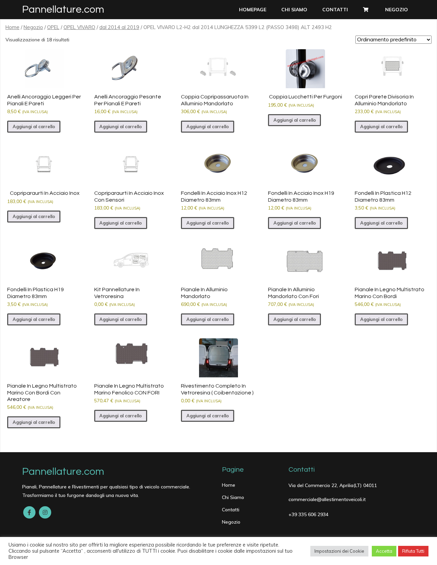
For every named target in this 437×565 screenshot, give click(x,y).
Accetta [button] (384, 551)
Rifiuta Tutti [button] (413, 551)
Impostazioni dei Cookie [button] (339, 551)
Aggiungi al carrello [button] (34, 126)
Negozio (33, 27)
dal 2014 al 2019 (119, 27)
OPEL (53, 27)
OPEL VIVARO (79, 27)
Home (12, 27)
